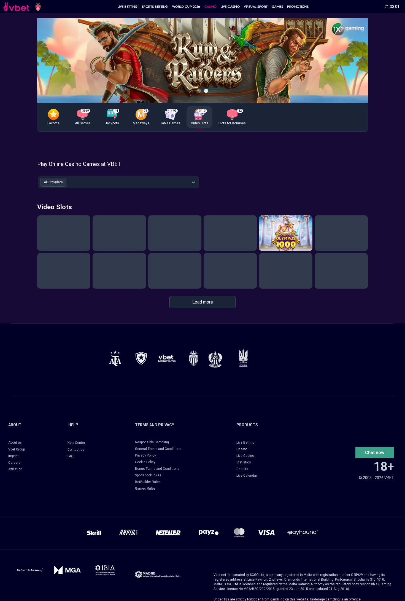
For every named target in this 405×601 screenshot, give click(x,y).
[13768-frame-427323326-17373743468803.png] (141, 358)
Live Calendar (246, 475)
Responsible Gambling (152, 442)
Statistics (243, 462)
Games (277, 7)
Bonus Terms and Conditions (157, 468)
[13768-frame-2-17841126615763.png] (167, 358)
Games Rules (145, 488)
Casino (210, 7)
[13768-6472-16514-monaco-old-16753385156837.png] (193, 358)
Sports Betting (155, 7)
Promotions (298, 7)
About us (15, 442)
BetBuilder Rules (148, 482)
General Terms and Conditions (158, 448)
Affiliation (15, 469)
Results (242, 469)
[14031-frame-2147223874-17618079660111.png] (105, 570)
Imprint (13, 456)
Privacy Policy (145, 455)
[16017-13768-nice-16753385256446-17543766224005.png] (215, 359)
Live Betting (128, 7)
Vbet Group (16, 449)
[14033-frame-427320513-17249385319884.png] (157, 574)
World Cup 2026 (186, 7)
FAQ (71, 456)
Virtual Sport (256, 7)
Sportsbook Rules (148, 475)
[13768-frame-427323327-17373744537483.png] (115, 358)
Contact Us (76, 449)
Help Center (76, 443)
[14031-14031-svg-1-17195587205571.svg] (30, 570)
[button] (53, 117)
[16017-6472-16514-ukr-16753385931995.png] (243, 358)
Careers (14, 462)
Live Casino (230, 7)
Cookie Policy (145, 462)
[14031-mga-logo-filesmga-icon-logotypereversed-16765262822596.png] (67, 570)
